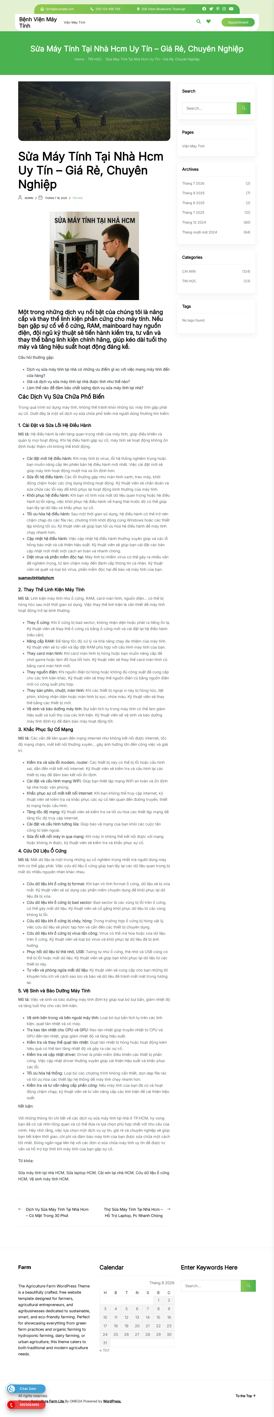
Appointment (238, 22)
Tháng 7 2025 (193, 212)
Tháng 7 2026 (193, 183)
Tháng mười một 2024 (199, 232)
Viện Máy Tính (74, 22)
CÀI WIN (189, 271)
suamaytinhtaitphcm (36, 577)
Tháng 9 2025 (193, 193)
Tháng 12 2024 (194, 222)
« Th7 (104, 1350)
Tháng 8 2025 (193, 203)
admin (29, 198)
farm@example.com (60, 9)
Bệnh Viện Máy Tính (38, 22)
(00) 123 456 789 (108, 9)
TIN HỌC (77, 198)
